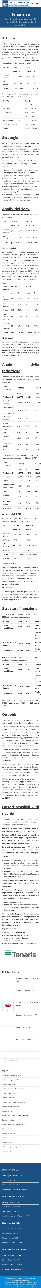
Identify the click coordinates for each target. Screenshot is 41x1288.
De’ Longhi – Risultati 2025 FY (12, 1229)
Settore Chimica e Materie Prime (13, 1089)
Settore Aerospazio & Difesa (11, 1080)
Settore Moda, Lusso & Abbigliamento (15, 1115)
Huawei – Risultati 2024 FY (26, 991)
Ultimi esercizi (6, 1151)
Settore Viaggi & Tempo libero (12, 1147)
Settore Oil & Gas (8, 1120)
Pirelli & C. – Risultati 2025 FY (12, 1242)
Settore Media (7, 1111)
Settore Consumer (8, 1098)
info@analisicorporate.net (20, 1280)
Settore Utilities (7, 1142)
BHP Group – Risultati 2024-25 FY (27, 979)
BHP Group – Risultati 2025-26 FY (13, 1269)
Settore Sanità (7, 1129)
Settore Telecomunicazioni (11, 1138)
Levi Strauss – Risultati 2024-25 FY (27, 1004)
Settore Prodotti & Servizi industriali (14, 1124)
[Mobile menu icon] (37, 3)
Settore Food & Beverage (10, 1107)
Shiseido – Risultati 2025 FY (11, 1255)
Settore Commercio (8, 1093)
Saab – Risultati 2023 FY (25, 1027)
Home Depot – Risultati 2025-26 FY (14, 1176)
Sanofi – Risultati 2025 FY (10, 1211)
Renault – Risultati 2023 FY (26, 1015)
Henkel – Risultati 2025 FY (11, 1207)
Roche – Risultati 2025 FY (10, 1260)
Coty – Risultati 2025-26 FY (11, 1180)
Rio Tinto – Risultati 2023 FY (27, 1039)
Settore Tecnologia (8, 1133)
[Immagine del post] (8, 982)
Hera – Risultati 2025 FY (10, 1233)
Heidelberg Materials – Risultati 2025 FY (15, 1216)
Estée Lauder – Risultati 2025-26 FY (14, 1189)
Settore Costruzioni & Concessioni (13, 1102)
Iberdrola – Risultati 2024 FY (11, 1202)
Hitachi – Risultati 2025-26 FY (12, 1264)
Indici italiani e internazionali (11, 1075)
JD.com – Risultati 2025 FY (11, 1185)
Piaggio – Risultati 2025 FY (11, 1238)
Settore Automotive (8, 1084)
